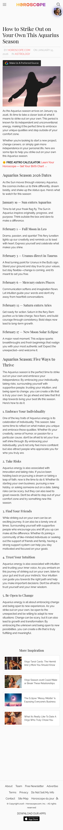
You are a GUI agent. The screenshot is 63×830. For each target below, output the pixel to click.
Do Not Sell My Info (42, 792)
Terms (12, 792)
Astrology (22, 53)
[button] (57, 798)
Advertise (52, 786)
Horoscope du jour (42, 798)
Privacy (23, 792)
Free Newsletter (34, 786)
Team (19, 786)
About (8, 786)
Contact (10, 798)
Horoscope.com (19, 50)
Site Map (23, 798)
